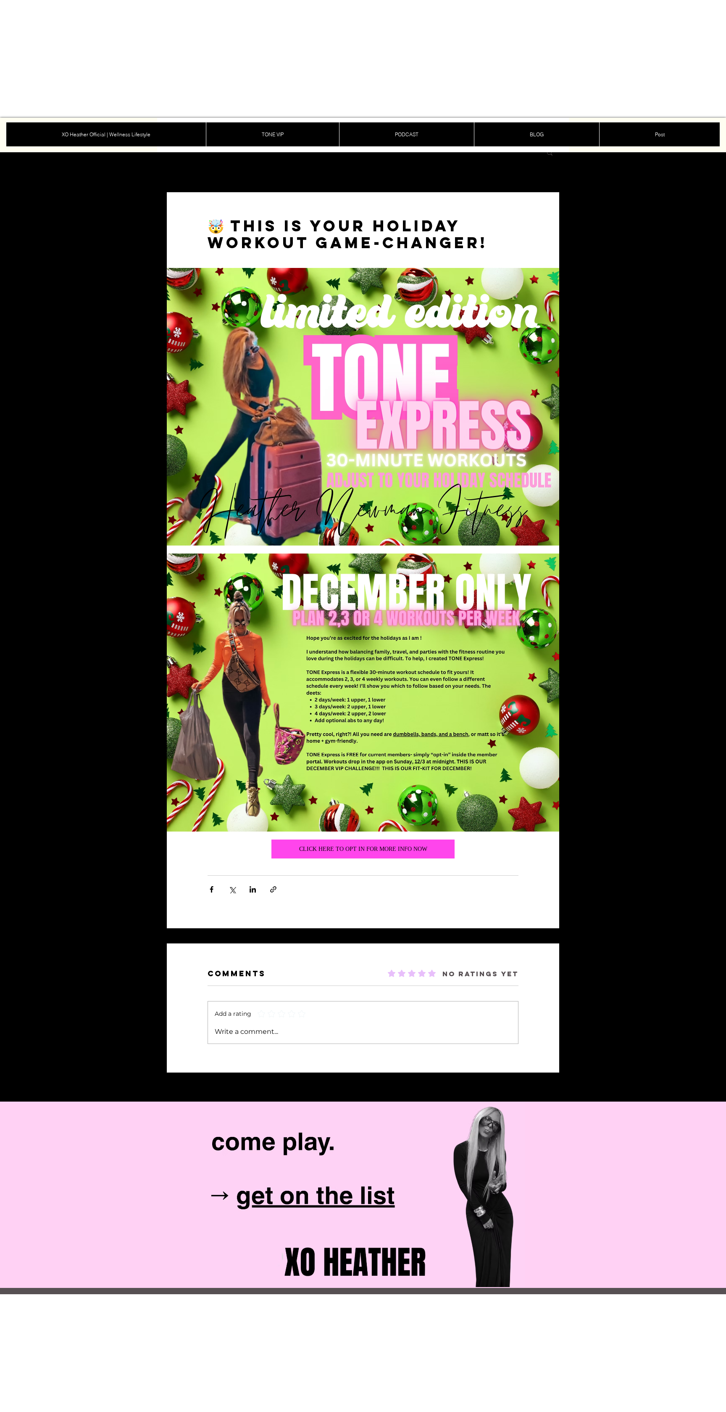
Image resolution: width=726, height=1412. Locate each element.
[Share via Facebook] (212, 889)
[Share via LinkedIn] (253, 889)
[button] (550, 152)
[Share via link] (273, 889)
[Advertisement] (252, 59)
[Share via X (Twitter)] (232, 889)
